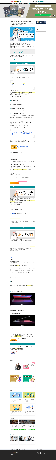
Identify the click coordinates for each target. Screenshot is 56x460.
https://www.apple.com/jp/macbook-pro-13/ (20, 305)
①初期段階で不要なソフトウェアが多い (27, 132)
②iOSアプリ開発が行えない (26, 133)
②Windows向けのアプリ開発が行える (16, 134)
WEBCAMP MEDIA (24, 23)
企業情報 (36, 1)
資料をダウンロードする (14, 429)
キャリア (28, 23)
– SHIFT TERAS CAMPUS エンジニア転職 (41, 453)
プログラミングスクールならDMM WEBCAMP (17, 23)
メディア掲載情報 (27, 3)
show (18, 59)
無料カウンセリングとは (41, 1)
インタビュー (31, 3)
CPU (11, 254)
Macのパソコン (12, 121)
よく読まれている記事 (19, 3)
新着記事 (23, 3)
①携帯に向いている (14, 84)
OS (11, 257)
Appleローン (13, 213)
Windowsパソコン (16, 121)
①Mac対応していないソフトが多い (27, 84)
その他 (37, 30)
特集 (15, 3)
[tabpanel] (28, 11)
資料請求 (33, 1)
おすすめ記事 (12, 3)
